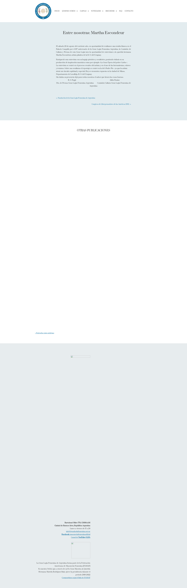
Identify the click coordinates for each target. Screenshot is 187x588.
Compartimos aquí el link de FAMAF (76, 578)
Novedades (96, 11)
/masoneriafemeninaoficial (76, 534)
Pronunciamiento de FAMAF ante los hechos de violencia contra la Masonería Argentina (83, 320)
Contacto (129, 11)
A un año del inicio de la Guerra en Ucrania (59, 214)
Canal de (80, 537)
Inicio (57, 11)
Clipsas (83, 11)
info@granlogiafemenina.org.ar (78, 531)
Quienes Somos (68, 11)
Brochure (110, 11)
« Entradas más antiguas (44, 333)
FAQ (120, 11)
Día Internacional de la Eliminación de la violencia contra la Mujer (71, 302)
